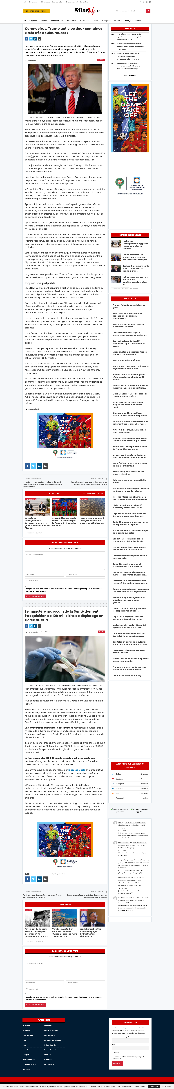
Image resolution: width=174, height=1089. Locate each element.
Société (84, 20)
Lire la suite (166, 1086)
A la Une (28, 910)
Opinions (26, 1069)
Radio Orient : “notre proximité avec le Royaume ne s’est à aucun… (131, 367)
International (57, 20)
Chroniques (45, 2)
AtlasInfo (117, 1053)
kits (62, 874)
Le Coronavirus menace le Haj (127, 675)
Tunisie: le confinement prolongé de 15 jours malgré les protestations (42, 896)
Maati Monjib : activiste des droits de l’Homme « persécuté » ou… (130, 395)
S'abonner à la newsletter (36, 11)
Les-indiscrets (50, 1050)
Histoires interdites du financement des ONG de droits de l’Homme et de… (130, 498)
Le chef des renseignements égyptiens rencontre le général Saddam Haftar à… (130, 37)
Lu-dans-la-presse (52, 1040)
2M (56, 779)
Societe (101, 631)
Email (114, 1045)
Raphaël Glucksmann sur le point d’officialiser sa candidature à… (136, 268)
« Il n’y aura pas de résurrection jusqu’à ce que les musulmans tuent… (128, 404)
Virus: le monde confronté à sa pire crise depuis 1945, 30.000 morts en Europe (89, 483)
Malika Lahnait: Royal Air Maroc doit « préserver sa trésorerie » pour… (129, 626)
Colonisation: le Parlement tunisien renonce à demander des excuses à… (130, 582)
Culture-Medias (51, 1030)
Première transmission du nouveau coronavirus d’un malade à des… (129, 668)
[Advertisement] (130, 719)
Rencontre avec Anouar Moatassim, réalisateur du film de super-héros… (130, 439)
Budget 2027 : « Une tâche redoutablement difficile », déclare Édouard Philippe (128, 66)
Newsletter (84, 2)
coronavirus (45, 874)
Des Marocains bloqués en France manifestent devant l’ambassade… (130, 573)
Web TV (47, 1055)
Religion (106, 20)
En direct (101, 60)
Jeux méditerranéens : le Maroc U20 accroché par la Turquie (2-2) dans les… (130, 47)
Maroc (68, 874)
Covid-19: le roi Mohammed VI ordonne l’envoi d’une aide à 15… (128, 565)
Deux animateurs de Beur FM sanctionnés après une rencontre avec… (129, 343)
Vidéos (117, 20)
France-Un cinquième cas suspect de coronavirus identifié (131, 659)
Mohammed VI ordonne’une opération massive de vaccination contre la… (131, 386)
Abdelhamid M (123, 842)
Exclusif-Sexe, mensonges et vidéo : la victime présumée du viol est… (131, 489)
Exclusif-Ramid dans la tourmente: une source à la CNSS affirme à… (129, 548)
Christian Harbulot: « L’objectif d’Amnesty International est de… (128, 506)
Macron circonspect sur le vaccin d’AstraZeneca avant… (128, 325)
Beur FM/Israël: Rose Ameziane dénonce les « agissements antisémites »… (127, 316)
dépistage (55, 874)
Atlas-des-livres (51, 1045)
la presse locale (77, 769)
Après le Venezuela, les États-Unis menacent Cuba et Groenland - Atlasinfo (131, 880)
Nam (120, 822)
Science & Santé (58, 2)
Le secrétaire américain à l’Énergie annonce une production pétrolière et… (128, 56)
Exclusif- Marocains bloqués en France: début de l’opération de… (128, 540)
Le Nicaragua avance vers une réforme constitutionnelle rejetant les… (135, 281)
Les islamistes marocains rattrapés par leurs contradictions (130, 353)
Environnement (72, 2)
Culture (95, 20)
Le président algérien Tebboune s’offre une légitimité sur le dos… (128, 618)
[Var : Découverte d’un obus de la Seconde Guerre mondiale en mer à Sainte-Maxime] (65, 918)
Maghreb (33, 20)
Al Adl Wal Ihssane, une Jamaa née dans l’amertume (129, 431)
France (44, 20)
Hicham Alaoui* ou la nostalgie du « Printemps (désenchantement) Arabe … (129, 377)
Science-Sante (29, 1064)
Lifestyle (128, 20)
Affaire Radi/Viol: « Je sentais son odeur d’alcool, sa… (128, 473)
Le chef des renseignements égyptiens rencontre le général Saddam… (135, 245)
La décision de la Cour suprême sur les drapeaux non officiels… (129, 609)
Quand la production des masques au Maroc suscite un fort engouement (131, 590)
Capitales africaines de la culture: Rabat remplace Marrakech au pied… (130, 643)
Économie (71, 20)
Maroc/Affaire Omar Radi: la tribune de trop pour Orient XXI (130, 464)
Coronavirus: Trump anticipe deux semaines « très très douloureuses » (87, 896)
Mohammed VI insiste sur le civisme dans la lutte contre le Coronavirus (130, 456)
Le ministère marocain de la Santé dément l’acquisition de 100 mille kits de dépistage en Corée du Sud (42, 484)
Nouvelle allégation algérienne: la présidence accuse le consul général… (129, 600)
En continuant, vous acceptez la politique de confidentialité (128, 1058)
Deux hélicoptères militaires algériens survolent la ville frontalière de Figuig (132, 825)
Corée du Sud (34, 874)
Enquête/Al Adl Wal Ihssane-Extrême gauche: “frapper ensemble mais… (130, 422)
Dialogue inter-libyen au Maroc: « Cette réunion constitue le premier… (130, 414)
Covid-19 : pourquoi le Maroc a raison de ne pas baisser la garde (130, 523)
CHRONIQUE (49, 1064)
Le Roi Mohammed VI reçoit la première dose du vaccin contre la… (130, 333)
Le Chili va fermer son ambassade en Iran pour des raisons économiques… (136, 257)
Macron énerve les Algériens (126, 360)
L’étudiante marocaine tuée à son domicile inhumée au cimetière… (129, 634)
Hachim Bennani (124, 898)
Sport (138, 20)
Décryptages (34, 2)
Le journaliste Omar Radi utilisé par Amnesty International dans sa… (129, 514)
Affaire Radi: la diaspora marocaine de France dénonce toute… (130, 447)
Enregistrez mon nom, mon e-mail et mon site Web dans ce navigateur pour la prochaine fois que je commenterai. (63, 590)
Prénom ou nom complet (120, 1037)
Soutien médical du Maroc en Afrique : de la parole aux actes (131, 531)
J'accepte (154, 1086)
